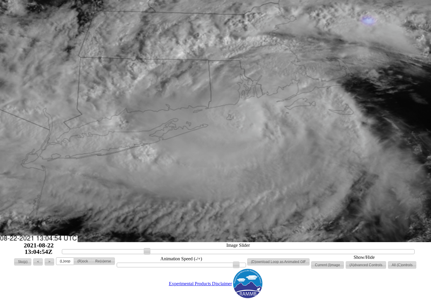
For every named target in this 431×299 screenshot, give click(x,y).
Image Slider (238, 245)
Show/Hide (364, 257)
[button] (22, 262)
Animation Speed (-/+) (181, 258)
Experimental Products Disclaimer (200, 283)
